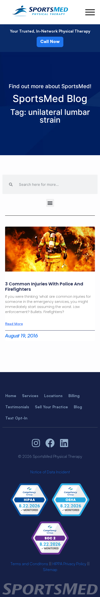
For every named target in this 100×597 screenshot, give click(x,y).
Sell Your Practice (51, 406)
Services (30, 395)
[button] (50, 203)
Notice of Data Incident (50, 471)
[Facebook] (50, 443)
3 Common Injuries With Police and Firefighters (44, 286)
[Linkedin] (64, 443)
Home (10, 395)
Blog (78, 406)
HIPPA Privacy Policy (69, 563)
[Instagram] (36, 443)
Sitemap (50, 569)
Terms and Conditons (29, 563)
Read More (14, 323)
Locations (53, 395)
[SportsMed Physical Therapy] (40, 17)
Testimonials (17, 406)
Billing (74, 395)
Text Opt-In (16, 418)
